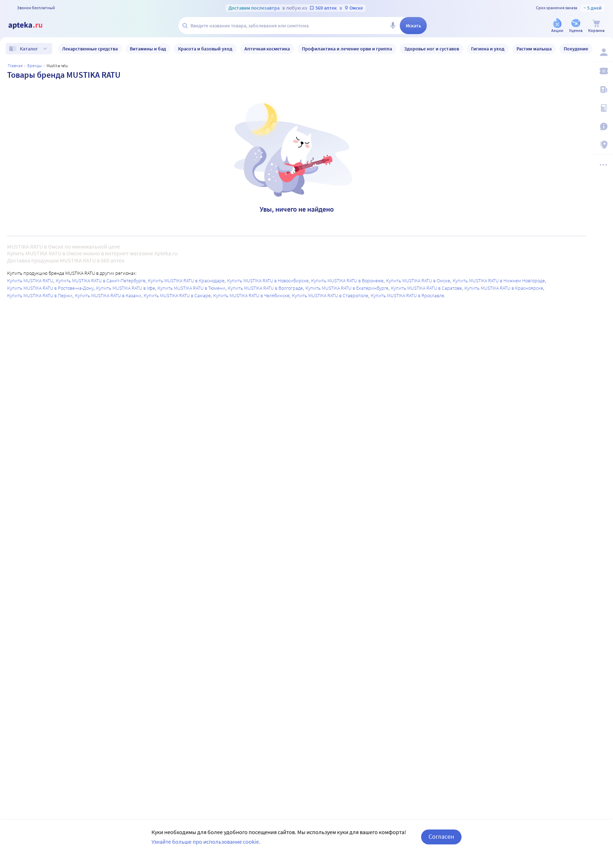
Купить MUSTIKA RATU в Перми (39, 295)
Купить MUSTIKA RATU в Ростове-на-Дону (50, 288)
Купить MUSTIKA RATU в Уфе (125, 288)
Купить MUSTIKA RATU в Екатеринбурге (346, 288)
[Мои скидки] (603, 71)
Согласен (441, 836)
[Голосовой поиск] (392, 25)
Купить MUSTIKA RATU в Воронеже (347, 280)
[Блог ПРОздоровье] (603, 89)
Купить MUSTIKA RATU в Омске (418, 280)
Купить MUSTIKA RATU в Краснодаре (186, 280)
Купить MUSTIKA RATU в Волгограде (265, 288)
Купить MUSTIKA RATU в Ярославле (407, 295)
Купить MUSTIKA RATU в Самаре (177, 295)
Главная (15, 65)
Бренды (34, 65)
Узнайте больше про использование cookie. (205, 841)
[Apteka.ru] (31, 25)
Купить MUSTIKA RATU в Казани (108, 295)
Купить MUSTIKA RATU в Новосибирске (268, 280)
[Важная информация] (603, 126)
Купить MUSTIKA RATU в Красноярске (503, 288)
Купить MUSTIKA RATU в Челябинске (251, 295)
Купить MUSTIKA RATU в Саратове (426, 288)
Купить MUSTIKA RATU (30, 280)
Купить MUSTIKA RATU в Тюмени (191, 288)
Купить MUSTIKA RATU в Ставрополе (330, 295)
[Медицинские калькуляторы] (603, 108)
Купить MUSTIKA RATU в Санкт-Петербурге (100, 280)
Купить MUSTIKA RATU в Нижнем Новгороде (499, 280)
